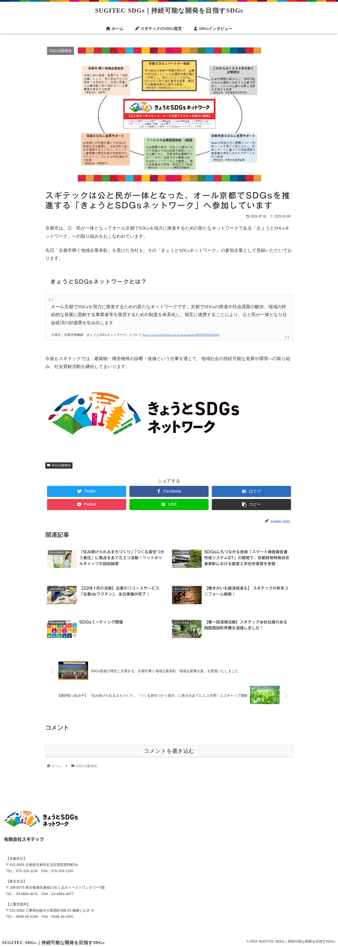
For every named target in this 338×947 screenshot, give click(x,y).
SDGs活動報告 (60, 465)
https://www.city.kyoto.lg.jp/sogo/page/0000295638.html (181, 335)
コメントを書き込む (169, 751)
